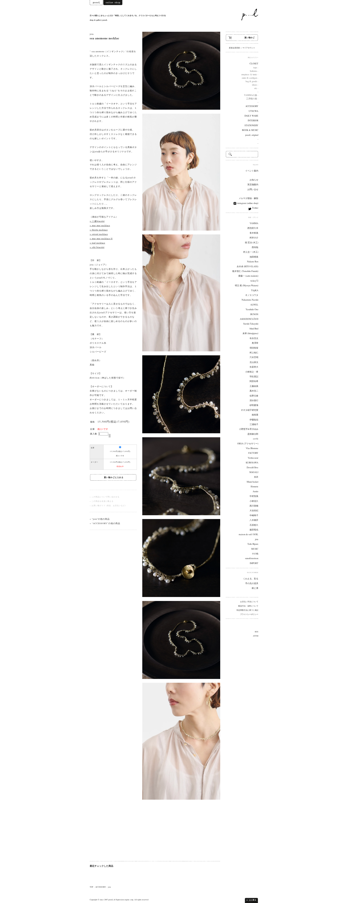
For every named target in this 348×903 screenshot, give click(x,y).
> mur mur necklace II (101, 238)
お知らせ (254, 179)
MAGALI (253, 472)
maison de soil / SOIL (248, 534)
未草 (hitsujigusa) (250, 333)
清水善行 (254, 400)
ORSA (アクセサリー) (247, 443)
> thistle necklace (99, 229)
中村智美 (254, 496)
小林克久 (254, 501)
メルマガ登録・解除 (248, 198)
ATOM (255, 636)
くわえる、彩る (250, 578)
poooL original (251, 135)
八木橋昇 (254, 520)
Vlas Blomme (252, 448)
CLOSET (254, 63)
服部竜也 (254, 529)
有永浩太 (254, 338)
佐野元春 (254, 395)
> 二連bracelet (97, 221)
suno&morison (251, 558)
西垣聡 (255, 247)
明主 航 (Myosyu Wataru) (246, 285)
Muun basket (252, 481)
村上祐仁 (254, 352)
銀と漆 (255, 588)
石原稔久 (254, 524)
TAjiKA (254, 290)
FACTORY (253, 452)
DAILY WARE (251, 115)
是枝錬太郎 (252, 433)
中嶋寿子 (254, 515)
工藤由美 (254, 386)
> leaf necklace (97, 242)
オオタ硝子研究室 (249, 410)
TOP (91, 887)
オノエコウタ (251, 295)
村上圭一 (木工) (250, 251)
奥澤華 (255, 342)
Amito (255, 491)
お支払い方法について (249, 601)
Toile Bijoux (252, 543)
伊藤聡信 (254, 419)
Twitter (254, 207)
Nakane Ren (252, 261)
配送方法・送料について (248, 606)
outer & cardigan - (250, 77)
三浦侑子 (254, 424)
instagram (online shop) (247, 203)
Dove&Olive (252, 467)
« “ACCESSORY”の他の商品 (105, 523)
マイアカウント (248, 47)
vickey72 (254, 280)
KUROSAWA (252, 462)
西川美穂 (254, 505)
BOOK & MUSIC (250, 130)
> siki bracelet (97, 247)
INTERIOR (253, 120)
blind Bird (254, 328)
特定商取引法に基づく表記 (247, 610)
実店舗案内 (252, 184)
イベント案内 (251, 170)
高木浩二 (254, 390)
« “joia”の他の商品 (100, 518)
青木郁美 (254, 232)
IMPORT (254, 563)
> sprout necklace (99, 234)
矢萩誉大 (254, 366)
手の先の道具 (251, 583)
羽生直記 (254, 376)
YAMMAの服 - (251, 95)
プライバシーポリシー (249, 614)
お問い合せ (252, 189)
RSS (256, 631)
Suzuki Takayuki (250, 323)
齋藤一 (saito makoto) (248, 275)
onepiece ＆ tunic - (249, 74)
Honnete (254, 486)
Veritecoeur (253, 457)
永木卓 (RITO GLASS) (247, 266)
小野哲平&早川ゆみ (248, 429)
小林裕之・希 (251, 371)
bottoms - (254, 71)
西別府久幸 (252, 228)
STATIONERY (251, 125)
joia (92, 33)
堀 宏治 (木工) (251, 242)
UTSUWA (253, 111)
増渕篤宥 (254, 347)
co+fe (255, 438)
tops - (255, 67)
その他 (255, 553)
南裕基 (255, 414)
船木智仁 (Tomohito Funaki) (245, 271)
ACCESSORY (100, 887)
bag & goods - (252, 81)
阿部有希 (254, 381)
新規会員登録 (234, 47)
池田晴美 (254, 256)
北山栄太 (254, 362)
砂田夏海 (254, 405)
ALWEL (254, 304)
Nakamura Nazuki (250, 299)
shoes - (255, 84)
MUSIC (254, 548)
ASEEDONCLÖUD (249, 319)
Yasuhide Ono (252, 309)
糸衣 (256, 476)
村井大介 (254, 237)
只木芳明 (254, 357)
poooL (110, 899)
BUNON (254, 314)
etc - (256, 88)
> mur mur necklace (100, 225)
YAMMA (254, 223)
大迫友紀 (254, 510)
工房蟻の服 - (252, 98)
